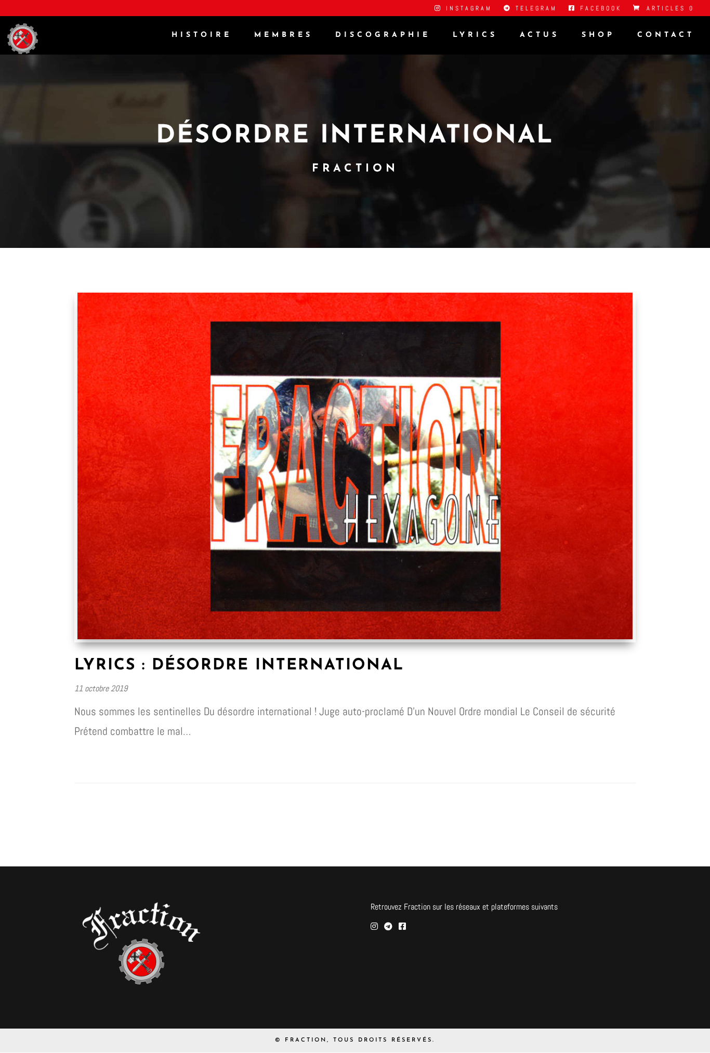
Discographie (382, 35)
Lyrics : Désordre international (239, 665)
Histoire (202, 35)
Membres (283, 35)
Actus (539, 35)
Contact (665, 35)
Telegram (534, 8)
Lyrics (475, 35)
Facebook (599, 8)
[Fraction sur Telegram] (388, 926)
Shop (598, 35)
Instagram (467, 8)
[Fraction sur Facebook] (402, 926)
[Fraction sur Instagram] (374, 926)
